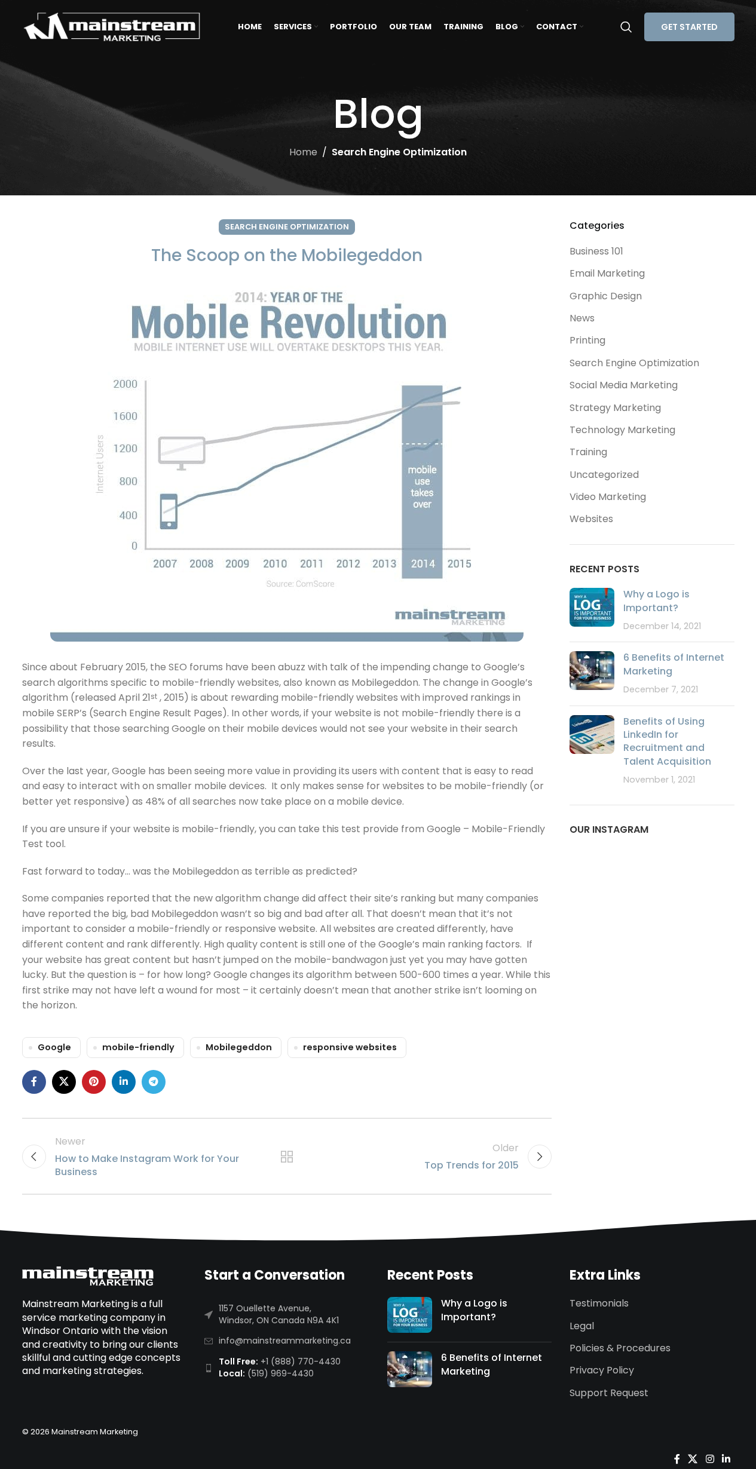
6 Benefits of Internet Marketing (673, 664)
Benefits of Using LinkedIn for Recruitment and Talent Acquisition (667, 741)
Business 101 (596, 251)
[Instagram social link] (710, 1459)
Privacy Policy (602, 1370)
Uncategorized (604, 475)
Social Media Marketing (624, 385)
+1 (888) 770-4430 (301, 1361)
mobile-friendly (138, 1047)
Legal (582, 1326)
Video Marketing (608, 497)
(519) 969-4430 (280, 1373)
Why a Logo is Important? (656, 600)
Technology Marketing (622, 430)
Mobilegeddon (239, 1047)
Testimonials (599, 1303)
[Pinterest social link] (94, 1082)
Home (303, 152)
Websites (591, 519)
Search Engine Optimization (399, 152)
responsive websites (350, 1047)
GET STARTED (689, 27)
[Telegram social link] (154, 1082)
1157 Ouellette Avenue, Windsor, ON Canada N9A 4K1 (279, 1314)
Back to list (287, 1157)
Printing (587, 340)
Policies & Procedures (620, 1348)
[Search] (626, 27)
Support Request (609, 1393)
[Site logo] (111, 26)
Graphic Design (606, 296)
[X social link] (64, 1082)
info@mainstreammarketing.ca (285, 1341)
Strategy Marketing (615, 408)
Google (54, 1047)
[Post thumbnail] (592, 610)
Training (588, 452)
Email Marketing (607, 273)
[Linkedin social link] (124, 1082)
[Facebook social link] (34, 1082)
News (582, 318)
